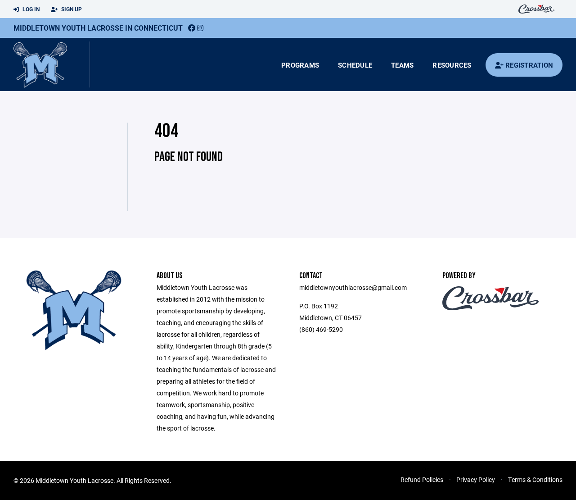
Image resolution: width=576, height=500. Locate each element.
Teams (402, 64)
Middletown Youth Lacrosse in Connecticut (98, 27)
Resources (451, 64)
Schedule (355, 64)
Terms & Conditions (535, 479)
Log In (30, 9)
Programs (300, 64)
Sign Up (71, 9)
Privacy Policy (475, 479)
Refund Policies (421, 479)
